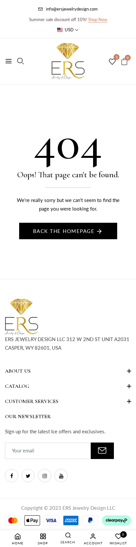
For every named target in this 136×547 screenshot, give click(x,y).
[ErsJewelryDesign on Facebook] (11, 475)
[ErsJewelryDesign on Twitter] (28, 475)
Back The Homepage (64, 231)
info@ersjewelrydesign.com (72, 9)
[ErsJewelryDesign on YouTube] (61, 475)
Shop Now (97, 19)
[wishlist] (112, 62)
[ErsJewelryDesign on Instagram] (44, 475)
